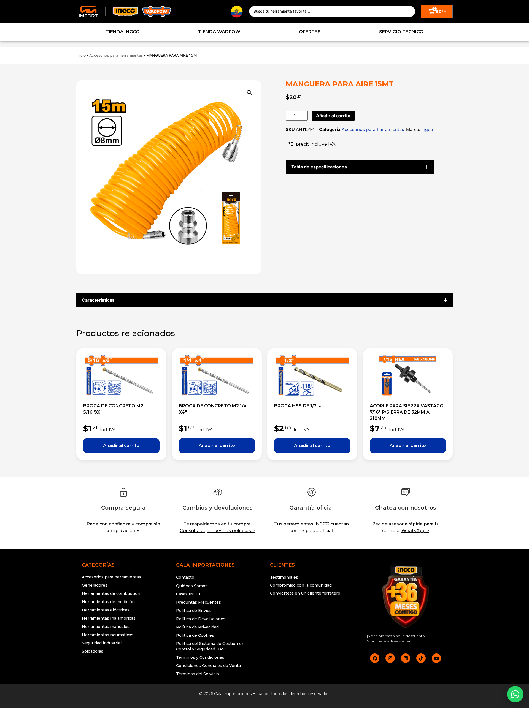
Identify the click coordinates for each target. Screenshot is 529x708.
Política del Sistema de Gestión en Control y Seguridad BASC (210, 646)
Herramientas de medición (108, 601)
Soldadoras (92, 651)
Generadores (94, 585)
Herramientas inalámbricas (109, 618)
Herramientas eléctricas (105, 610)
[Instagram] (390, 658)
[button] (249, 92)
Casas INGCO (189, 594)
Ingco (427, 129)
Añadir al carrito (333, 115)
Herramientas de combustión (111, 593)
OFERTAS (310, 31)
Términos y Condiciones (200, 657)
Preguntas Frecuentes (198, 602)
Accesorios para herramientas (116, 55)
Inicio (81, 55)
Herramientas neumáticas (107, 634)
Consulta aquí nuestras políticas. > (217, 530)
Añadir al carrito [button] (121, 445)
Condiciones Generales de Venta (208, 665)
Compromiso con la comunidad (301, 585)
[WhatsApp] (515, 694)
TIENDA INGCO (123, 31)
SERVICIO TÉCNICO (401, 31)
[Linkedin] (405, 658)
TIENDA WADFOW (219, 31)
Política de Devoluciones (200, 618)
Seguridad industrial (102, 643)
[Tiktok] (421, 658)
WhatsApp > (415, 530)
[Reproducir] (311, 614)
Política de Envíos (194, 610)
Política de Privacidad (197, 627)
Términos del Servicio (197, 673)
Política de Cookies (195, 635)
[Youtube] (436, 658)
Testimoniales (284, 577)
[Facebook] (374, 658)
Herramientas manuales (105, 626)
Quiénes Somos (191, 585)
